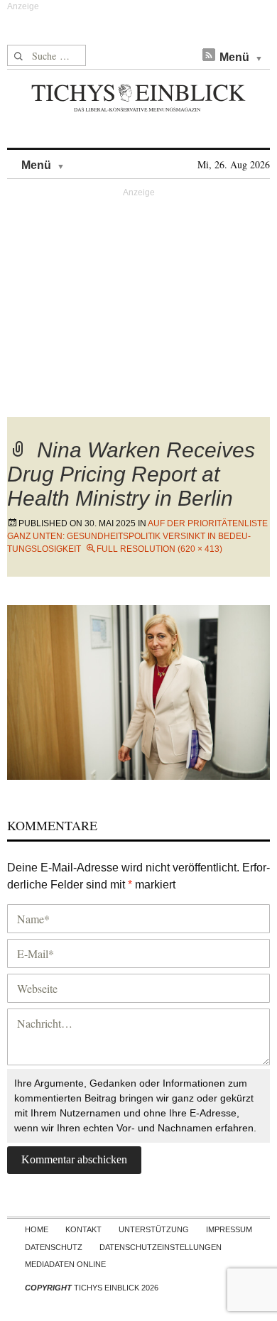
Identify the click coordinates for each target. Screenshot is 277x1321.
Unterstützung (154, 1229)
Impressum (229, 1229)
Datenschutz (53, 1247)
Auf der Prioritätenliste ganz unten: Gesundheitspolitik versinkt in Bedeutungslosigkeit (137, 536)
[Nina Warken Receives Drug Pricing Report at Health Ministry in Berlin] (138, 690)
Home (36, 1229)
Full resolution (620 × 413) (159, 549)
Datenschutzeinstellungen (160, 1247)
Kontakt (83, 1229)
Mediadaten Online (65, 1264)
